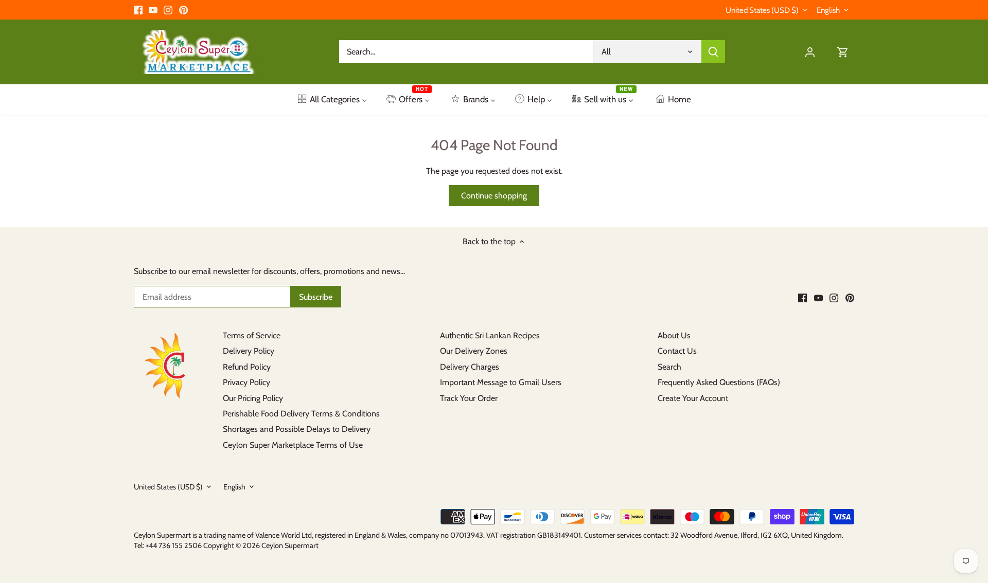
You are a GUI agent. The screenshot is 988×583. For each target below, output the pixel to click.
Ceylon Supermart (290, 545)
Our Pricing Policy (253, 398)
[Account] (810, 52)
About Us (674, 335)
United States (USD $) (762, 10)
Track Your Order (469, 398)
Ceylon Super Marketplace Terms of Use (293, 445)
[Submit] (713, 51)
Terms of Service (251, 335)
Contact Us (677, 351)
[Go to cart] (843, 52)
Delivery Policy (248, 351)
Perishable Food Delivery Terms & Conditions (301, 413)
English (828, 10)
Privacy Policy (246, 382)
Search (669, 367)
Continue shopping (494, 196)
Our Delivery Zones (473, 351)
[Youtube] (153, 9)
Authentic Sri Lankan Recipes (490, 335)
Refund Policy (247, 367)
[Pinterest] (183, 9)
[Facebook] (138, 9)
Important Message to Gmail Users (500, 382)
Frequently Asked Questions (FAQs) (719, 382)
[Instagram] (168, 9)
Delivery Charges (469, 367)
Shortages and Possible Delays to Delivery (296, 429)
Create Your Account (693, 398)
